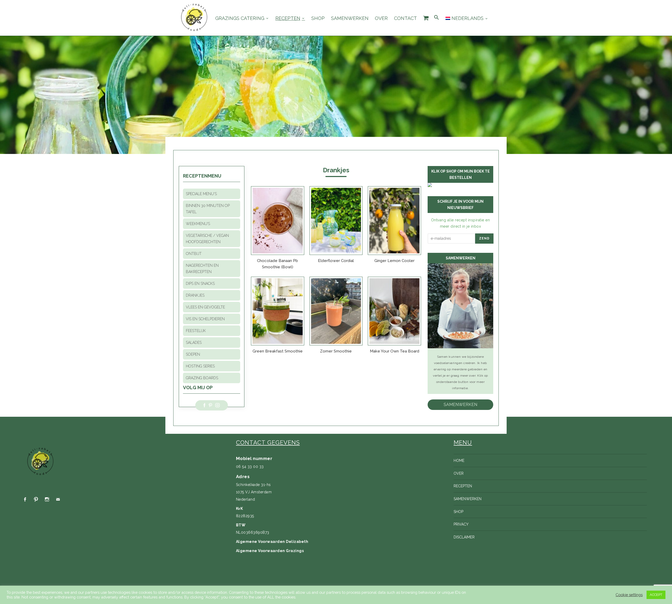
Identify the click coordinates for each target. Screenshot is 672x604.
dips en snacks (200, 283)
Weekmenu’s (198, 224)
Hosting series (200, 366)
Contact (405, 18)
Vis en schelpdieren (205, 319)
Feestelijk (196, 331)
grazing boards (202, 378)
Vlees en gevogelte (205, 307)
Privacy (461, 524)
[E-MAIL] (58, 499)
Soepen (193, 354)
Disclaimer (464, 537)
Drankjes (195, 295)
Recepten (287, 18)
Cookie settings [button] (629, 594)
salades (194, 342)
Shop (318, 18)
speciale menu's (201, 194)
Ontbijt (194, 254)
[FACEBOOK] (25, 499)
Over (381, 18)
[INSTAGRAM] (47, 499)
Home (459, 460)
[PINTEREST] (36, 499)
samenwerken (460, 404)
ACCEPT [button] (656, 595)
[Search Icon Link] (436, 18)
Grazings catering (239, 18)
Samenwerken (350, 18)
